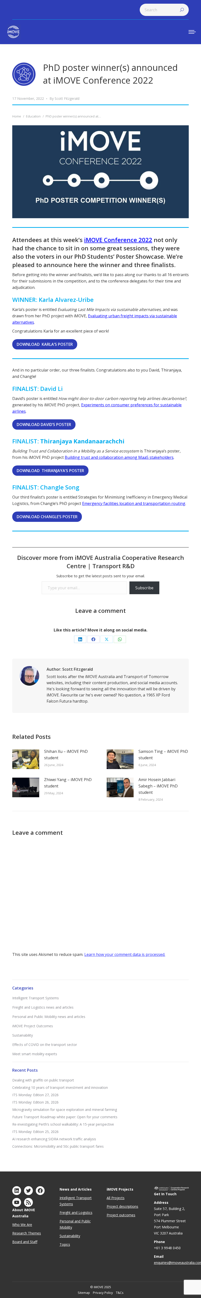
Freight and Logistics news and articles (43, 1007)
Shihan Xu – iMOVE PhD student (66, 754)
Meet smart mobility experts (34, 1054)
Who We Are (22, 1224)
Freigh (64, 1212)
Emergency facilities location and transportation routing (133, 503)
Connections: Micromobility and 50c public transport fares (58, 1146)
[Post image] (25, 759)
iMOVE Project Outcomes (32, 1026)
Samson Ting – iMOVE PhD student (163, 754)
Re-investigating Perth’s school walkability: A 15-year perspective (63, 1124)
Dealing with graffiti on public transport (43, 1080)
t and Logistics (80, 1212)
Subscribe (144, 588)
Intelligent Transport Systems (35, 998)
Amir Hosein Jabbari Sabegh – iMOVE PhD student (158, 786)
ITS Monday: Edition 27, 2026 (35, 1094)
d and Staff (28, 1241)
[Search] (182, 10)
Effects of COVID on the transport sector (44, 1044)
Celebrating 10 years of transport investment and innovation (60, 1087)
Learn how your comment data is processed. (124, 954)
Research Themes (26, 1233)
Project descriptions (122, 1206)
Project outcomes (121, 1215)
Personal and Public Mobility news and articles (48, 1016)
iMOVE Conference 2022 (118, 240)
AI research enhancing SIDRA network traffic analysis (54, 1139)
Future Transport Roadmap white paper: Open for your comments (64, 1117)
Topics (65, 1244)
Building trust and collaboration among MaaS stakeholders (119, 457)
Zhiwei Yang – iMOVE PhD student (68, 783)
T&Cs (120, 1292)
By (64, 98)
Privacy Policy (103, 1292)
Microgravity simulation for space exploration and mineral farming (64, 1109)
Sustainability (22, 1035)
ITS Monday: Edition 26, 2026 (35, 1102)
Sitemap (84, 1292)
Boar (16, 1241)
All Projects (116, 1197)
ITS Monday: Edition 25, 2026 (35, 1131)
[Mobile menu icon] (192, 32)
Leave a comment (100, 610)
